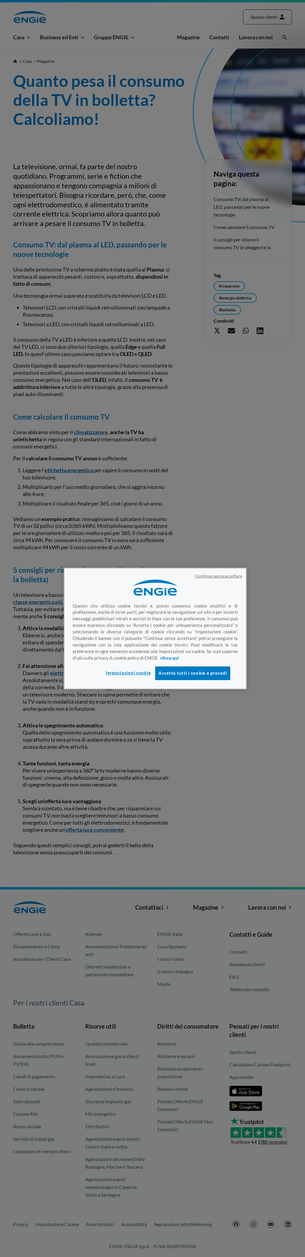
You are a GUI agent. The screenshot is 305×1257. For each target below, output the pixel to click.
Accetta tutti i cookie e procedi (192, 673)
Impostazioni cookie (128, 672)
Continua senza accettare (218, 576)
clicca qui (169, 657)
